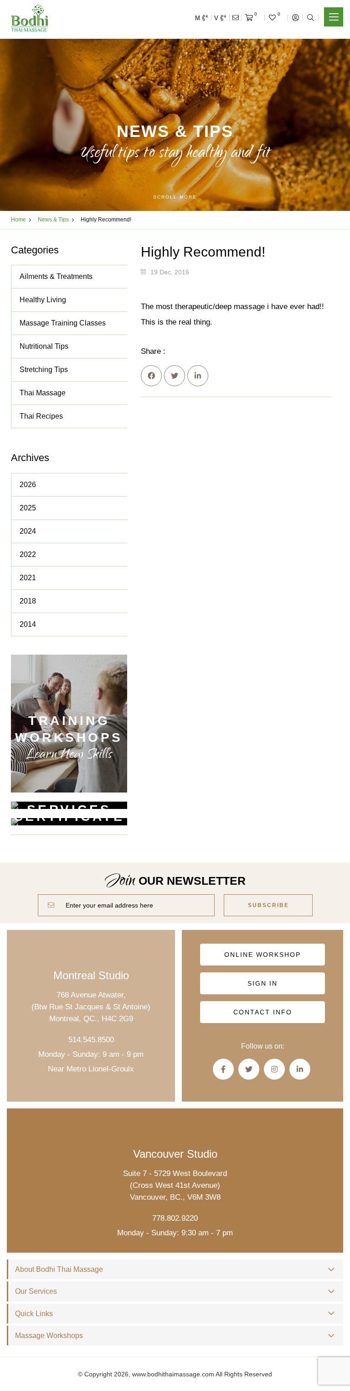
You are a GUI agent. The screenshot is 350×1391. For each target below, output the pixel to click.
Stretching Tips (44, 369)
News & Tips (53, 219)
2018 (28, 601)
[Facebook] (151, 375)
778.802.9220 (175, 1218)
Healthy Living (43, 300)
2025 (28, 508)
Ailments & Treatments (56, 276)
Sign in (262, 983)
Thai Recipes (41, 416)
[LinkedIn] (197, 375)
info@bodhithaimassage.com (235, 18)
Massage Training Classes (63, 323)
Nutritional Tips (44, 346)
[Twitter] (174, 375)
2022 (28, 554)
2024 (28, 531)
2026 (28, 484)
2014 (28, 624)
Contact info (262, 1012)
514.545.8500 (91, 1039)
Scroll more (175, 196)
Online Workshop (262, 954)
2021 (28, 578)
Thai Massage (43, 393)
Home (18, 219)
